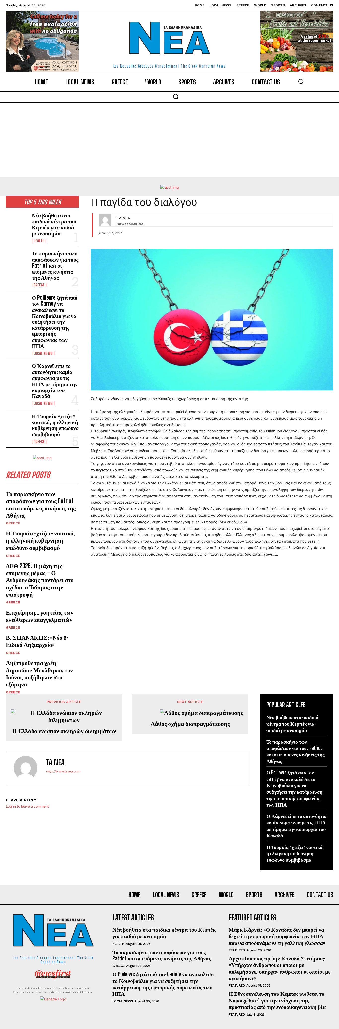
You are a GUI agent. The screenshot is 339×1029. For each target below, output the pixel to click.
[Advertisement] (169, 140)
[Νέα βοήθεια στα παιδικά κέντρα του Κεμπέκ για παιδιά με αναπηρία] (17, 222)
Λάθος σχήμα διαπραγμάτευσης (190, 723)
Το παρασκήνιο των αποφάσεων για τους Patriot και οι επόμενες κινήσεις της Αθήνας (55, 265)
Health (39, 241)
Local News (43, 353)
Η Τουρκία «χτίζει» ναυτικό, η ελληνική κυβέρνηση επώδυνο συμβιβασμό (55, 425)
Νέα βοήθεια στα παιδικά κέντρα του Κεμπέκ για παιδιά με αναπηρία (54, 224)
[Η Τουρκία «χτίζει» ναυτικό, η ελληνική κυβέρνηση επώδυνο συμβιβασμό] (17, 423)
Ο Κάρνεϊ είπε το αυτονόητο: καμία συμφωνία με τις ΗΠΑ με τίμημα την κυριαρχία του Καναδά (55, 380)
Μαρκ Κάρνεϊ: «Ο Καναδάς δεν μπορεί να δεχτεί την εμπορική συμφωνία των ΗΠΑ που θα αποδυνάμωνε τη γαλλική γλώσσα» (277, 936)
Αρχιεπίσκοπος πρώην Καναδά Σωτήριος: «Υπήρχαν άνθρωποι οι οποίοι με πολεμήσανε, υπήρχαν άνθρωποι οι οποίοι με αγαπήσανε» (279, 968)
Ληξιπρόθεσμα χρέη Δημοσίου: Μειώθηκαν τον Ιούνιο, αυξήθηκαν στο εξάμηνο (39, 673)
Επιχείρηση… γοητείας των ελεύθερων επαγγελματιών (39, 616)
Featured (237, 950)
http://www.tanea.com (130, 223)
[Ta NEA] (105, 219)
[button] (301, 81)
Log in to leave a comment (27, 806)
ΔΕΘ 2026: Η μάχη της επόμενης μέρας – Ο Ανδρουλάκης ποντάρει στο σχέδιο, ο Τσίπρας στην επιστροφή (40, 580)
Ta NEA (123, 217)
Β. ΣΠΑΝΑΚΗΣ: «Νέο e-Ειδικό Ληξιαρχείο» (37, 641)
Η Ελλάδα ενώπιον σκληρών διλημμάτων (64, 730)
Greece (39, 285)
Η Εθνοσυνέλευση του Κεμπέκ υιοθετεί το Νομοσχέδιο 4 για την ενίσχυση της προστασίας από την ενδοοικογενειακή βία (277, 1000)
